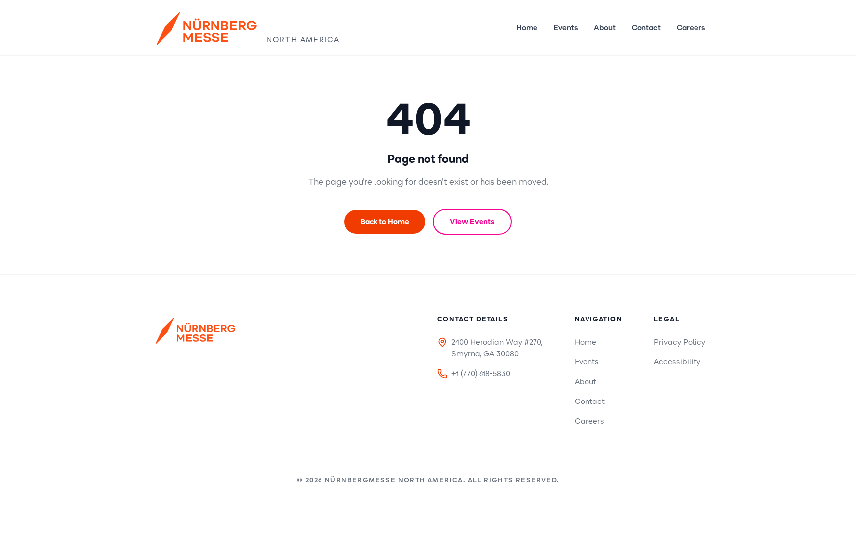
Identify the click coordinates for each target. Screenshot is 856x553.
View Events (472, 222)
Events (565, 28)
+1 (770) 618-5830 (480, 374)
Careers (691, 28)
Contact (646, 28)
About (605, 28)
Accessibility (677, 362)
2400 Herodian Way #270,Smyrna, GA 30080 (497, 348)
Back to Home (384, 222)
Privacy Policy (679, 342)
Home (526, 28)
